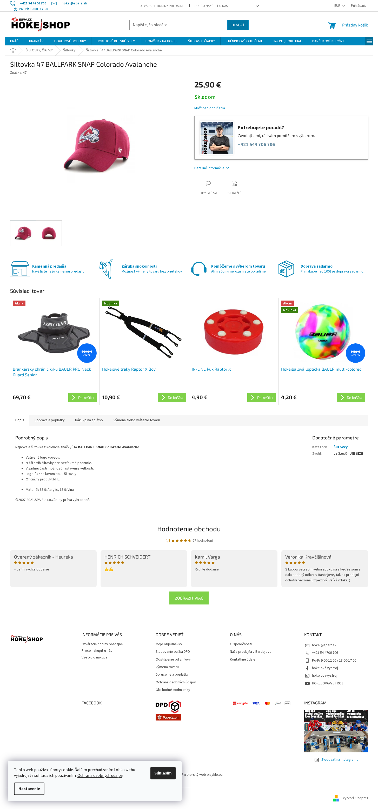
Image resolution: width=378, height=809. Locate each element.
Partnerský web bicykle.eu (202, 774)
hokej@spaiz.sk (324, 645)
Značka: (18, 72)
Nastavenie (29, 789)
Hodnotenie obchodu (189, 529)
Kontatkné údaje (242, 659)
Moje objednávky (169, 644)
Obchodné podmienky (173, 690)
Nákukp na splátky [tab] (89, 420)
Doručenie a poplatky (172, 674)
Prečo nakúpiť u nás (211, 6)
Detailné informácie (209, 168)
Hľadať (237, 25)
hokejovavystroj (324, 675)
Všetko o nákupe (95, 657)
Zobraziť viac (189, 597)
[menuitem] (14, 41)
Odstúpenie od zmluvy (173, 659)
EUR (337, 5)
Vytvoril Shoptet (355, 798)
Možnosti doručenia (209, 108)
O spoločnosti (241, 644)
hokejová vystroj (325, 668)
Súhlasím (163, 773)
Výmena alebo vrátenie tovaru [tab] (137, 420)
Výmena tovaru (167, 667)
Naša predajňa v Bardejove (250, 651)
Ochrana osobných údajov (99, 775)
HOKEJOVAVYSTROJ (327, 683)
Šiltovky (341, 447)
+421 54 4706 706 (325, 652)
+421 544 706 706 (256, 144)
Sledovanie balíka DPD (173, 651)
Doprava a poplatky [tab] (50, 420)
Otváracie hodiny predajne (162, 6)
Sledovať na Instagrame (340, 759)
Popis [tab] (19, 420)
